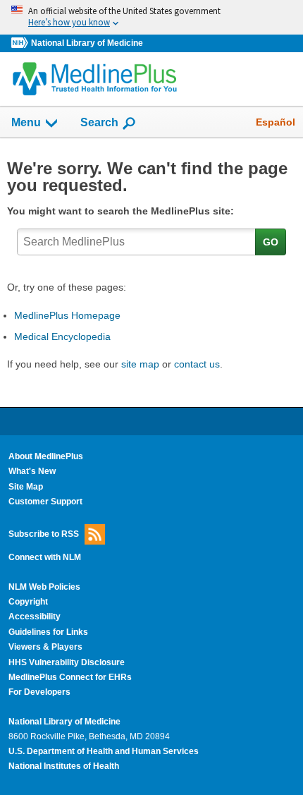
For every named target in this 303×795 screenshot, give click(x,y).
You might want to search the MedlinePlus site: (123, 211)
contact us (197, 364)
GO (270, 242)
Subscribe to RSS (43, 534)
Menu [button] (26, 122)
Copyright (28, 602)
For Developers (39, 692)
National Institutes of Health (63, 766)
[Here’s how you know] (151, 17)
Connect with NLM (44, 557)
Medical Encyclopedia (62, 336)
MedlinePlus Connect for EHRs (70, 677)
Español (275, 122)
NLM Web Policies (44, 587)
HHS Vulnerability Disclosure (66, 662)
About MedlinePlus (45, 456)
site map (140, 364)
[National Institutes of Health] (21, 43)
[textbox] (136, 242)
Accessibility (34, 616)
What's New (32, 471)
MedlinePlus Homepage (67, 315)
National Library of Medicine (87, 43)
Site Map (25, 487)
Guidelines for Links (48, 632)
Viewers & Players (45, 647)
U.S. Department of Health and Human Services (103, 751)
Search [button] (99, 122)
